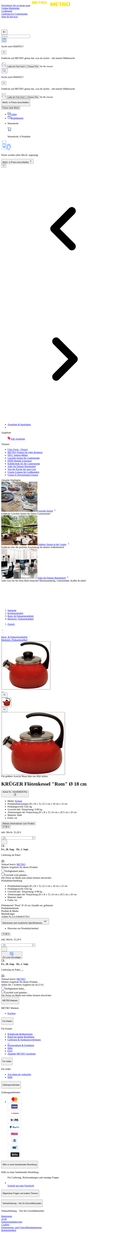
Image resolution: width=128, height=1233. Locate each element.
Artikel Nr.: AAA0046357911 (14, 792)
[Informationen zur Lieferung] (22, 970)
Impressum (6, 1216)
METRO (21, 864)
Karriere (11, 1013)
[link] (67, 130)
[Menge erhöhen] (34, 838)
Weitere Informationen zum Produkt (18, 823)
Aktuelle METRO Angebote (21, 1053)
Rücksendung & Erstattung (20, 1045)
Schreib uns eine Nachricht (20, 1185)
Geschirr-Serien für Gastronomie (23, 458)
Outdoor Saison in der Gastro (51, 544)
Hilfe (9, 1048)
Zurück (11, 624)
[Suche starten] (4, 70)
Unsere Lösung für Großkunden (23, 472)
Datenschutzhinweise (11, 1221)
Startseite (11, 610)
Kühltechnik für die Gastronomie (23, 463)
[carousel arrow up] (4, 695)
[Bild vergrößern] (33, 743)
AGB (4, 1219)
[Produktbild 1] (6, 702)
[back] (4, 32)
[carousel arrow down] (4, 709)
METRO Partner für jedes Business (24, 452)
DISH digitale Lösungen (19, 460)
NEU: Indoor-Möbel (17, 455)
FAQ (9, 1051)
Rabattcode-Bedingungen (20, 1034)
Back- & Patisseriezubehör (20, 616)
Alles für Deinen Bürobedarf (21, 466)
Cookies (5, 1224)
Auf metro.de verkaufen (19, 1074)
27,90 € (5, 827)
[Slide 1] (2, 691)
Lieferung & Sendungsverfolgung (24, 1039)
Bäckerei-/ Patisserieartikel (20, 619)
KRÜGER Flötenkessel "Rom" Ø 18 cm (44, 784)
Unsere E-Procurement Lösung (22, 475)
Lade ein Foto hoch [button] (16, 66)
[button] (64, 631)
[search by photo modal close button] (3, 52)
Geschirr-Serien (45, 511)
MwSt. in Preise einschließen (15, 162)
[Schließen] (3, 166)
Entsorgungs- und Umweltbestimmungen (21, 1227)
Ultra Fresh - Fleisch (17, 449)
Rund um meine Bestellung (20, 1037)
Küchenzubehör (15, 613)
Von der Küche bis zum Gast (21, 469)
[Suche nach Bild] (4, 40)
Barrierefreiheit (8, 1230)
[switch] (10, 108)
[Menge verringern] (2, 838)
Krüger (18, 801)
